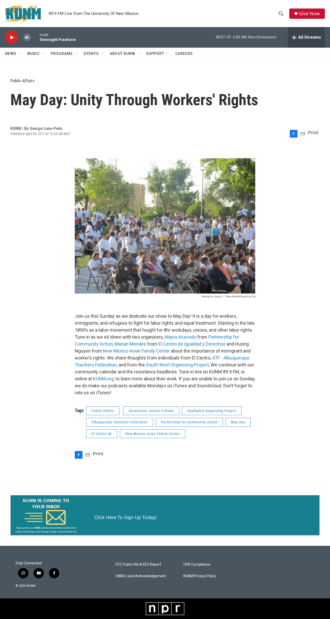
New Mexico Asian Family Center (136, 351)
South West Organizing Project (177, 364)
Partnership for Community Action (189, 422)
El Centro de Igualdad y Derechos (192, 344)
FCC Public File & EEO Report (138, 564)
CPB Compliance (196, 564)
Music (33, 54)
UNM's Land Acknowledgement (141, 576)
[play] (11, 37)
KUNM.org (103, 378)
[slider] (35, 37)
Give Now (309, 13)
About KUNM (122, 54)
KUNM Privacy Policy (199, 576)
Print (313, 132)
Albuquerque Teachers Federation (120, 422)
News (10, 54)
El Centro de (102, 434)
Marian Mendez (130, 344)
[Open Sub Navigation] (20, 54)
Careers (184, 54)
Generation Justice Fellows (151, 411)
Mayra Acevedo (180, 337)
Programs (62, 54)
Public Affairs (22, 80)
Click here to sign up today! (125, 517)
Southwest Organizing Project (211, 411)
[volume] (27, 37)
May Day (238, 422)
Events (91, 54)
